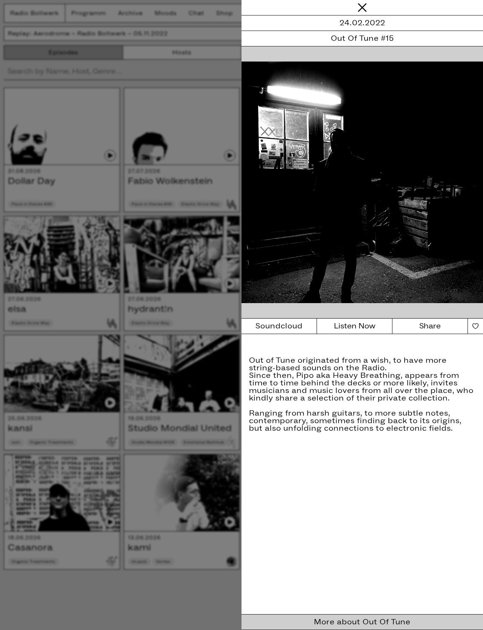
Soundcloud (279, 326)
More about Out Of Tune (362, 622)
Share (430, 326)
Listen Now (354, 326)
